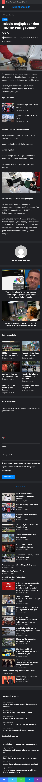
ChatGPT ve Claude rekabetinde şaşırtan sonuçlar (25, 496)
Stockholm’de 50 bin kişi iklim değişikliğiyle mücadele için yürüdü (28, 630)
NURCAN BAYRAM (11, 38)
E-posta (5, 446)
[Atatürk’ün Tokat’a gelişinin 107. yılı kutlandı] (31, 366)
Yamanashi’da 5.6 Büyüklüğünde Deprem (9, 388)
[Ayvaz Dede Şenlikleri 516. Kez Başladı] (31, 346)
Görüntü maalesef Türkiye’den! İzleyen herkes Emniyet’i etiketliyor (27, 662)
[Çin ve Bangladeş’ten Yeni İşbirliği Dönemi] (8, 680)
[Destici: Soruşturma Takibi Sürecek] (8, 107)
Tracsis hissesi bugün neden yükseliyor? (18, 671)
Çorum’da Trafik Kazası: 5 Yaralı (16, 2)
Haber (14, 15)
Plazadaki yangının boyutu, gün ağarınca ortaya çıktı (27, 608)
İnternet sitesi (7, 455)
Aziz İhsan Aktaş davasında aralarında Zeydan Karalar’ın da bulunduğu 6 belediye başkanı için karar (27, 586)
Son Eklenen (21, 486)
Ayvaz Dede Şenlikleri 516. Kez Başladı (30, 354)
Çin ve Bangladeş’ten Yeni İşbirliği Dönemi (26, 678)
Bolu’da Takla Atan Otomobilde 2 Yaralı (10, 375)
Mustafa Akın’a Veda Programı (30, 387)
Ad (3, 438)
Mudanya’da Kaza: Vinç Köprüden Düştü (26, 640)
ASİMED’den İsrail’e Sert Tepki (14, 577)
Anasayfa (7, 15)
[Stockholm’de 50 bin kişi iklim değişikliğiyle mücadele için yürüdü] (8, 631)
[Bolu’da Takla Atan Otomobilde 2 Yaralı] (11, 366)
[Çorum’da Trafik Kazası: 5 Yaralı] (8, 118)
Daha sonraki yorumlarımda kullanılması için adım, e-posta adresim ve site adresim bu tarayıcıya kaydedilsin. (21, 466)
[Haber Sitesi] (21, 7)
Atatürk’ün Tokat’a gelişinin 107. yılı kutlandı (30, 376)
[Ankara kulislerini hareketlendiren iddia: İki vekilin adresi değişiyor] (8, 620)
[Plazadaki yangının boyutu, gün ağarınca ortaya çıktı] (8, 610)
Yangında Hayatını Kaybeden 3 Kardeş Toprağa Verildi (28, 598)
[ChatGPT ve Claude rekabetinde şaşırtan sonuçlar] (8, 497)
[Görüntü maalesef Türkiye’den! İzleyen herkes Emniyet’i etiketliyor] (8, 663)
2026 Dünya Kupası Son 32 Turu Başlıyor (10, 354)
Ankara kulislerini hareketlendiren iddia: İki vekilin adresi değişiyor (26, 619)
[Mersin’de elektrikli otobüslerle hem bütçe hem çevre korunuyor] (8, 652)
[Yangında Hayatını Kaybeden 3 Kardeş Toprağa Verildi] (8, 599)
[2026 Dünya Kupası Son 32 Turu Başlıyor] (11, 346)
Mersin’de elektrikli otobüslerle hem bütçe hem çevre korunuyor (27, 651)
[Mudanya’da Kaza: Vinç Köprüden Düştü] (8, 642)
